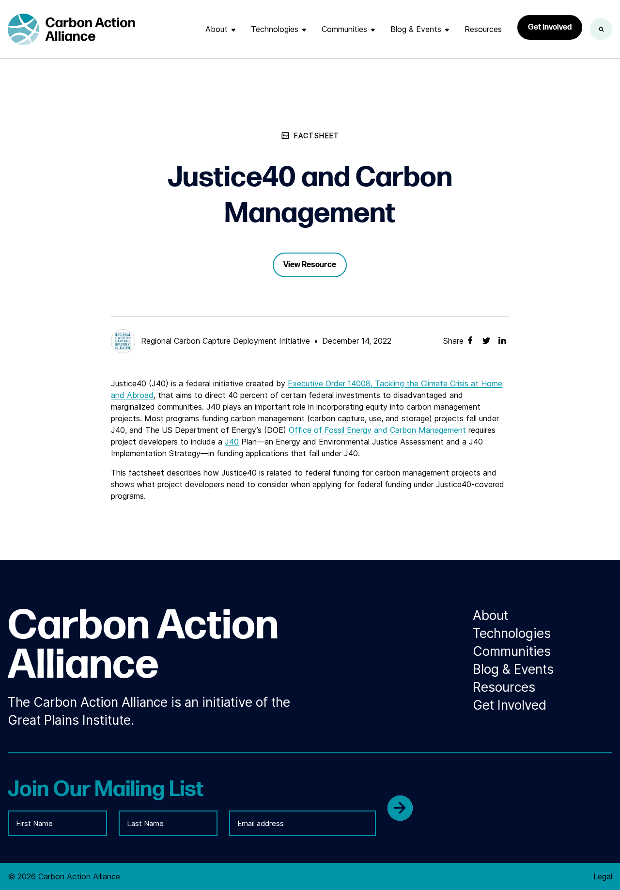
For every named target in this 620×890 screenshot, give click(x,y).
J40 (232, 441)
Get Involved (550, 27)
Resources (483, 29)
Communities (344, 29)
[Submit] (400, 808)
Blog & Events (415, 29)
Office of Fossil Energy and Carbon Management (377, 430)
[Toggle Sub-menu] (233, 29)
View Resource (309, 265)
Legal (602, 876)
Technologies (274, 29)
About (216, 29)
